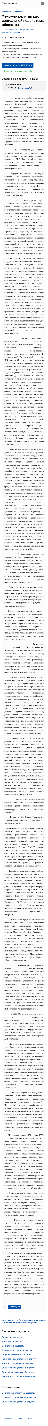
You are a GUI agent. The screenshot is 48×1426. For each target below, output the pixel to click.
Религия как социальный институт (19, 1359)
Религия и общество (12, 1341)
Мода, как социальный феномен (17, 1363)
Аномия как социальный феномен (18, 1376)
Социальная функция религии (16, 1354)
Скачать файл (24, 88)
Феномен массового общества (17, 1350)
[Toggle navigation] (42, 3)
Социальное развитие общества (18, 1372)
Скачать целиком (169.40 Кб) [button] (17, 65)
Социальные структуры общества (18, 1393)
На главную (6, 12)
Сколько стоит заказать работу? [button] (19, 71)
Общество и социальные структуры (19, 1401)
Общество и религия (12, 1337)
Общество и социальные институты (19, 1367)
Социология (18, 12)
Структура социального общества (19, 1397)
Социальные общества (13, 1346)
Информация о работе (24, 1321)
